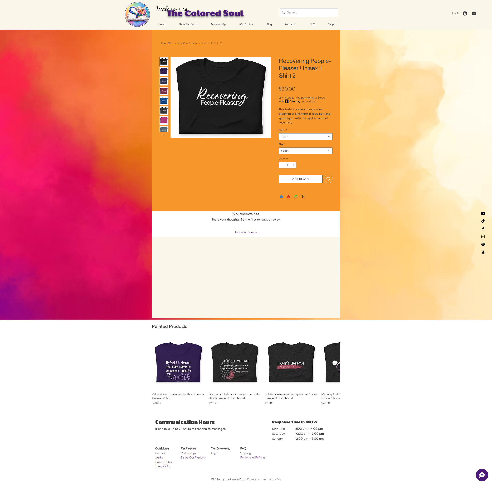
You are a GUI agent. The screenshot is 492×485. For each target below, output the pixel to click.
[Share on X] (303, 197)
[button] (474, 12)
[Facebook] (483, 229)
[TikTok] (483, 221)
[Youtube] (483, 213)
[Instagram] (483, 236)
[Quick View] (178, 363)
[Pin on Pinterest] (288, 197)
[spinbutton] (287, 165)
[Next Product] (334, 363)
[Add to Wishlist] (328, 179)
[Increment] (293, 165)
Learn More (308, 101)
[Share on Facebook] (281, 197)
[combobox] (305, 136)
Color (283, 130)
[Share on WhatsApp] (295, 197)
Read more (285, 122)
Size (282, 144)
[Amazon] (483, 252)
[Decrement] (281, 165)
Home (163, 43)
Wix (278, 479)
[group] (246, 371)
